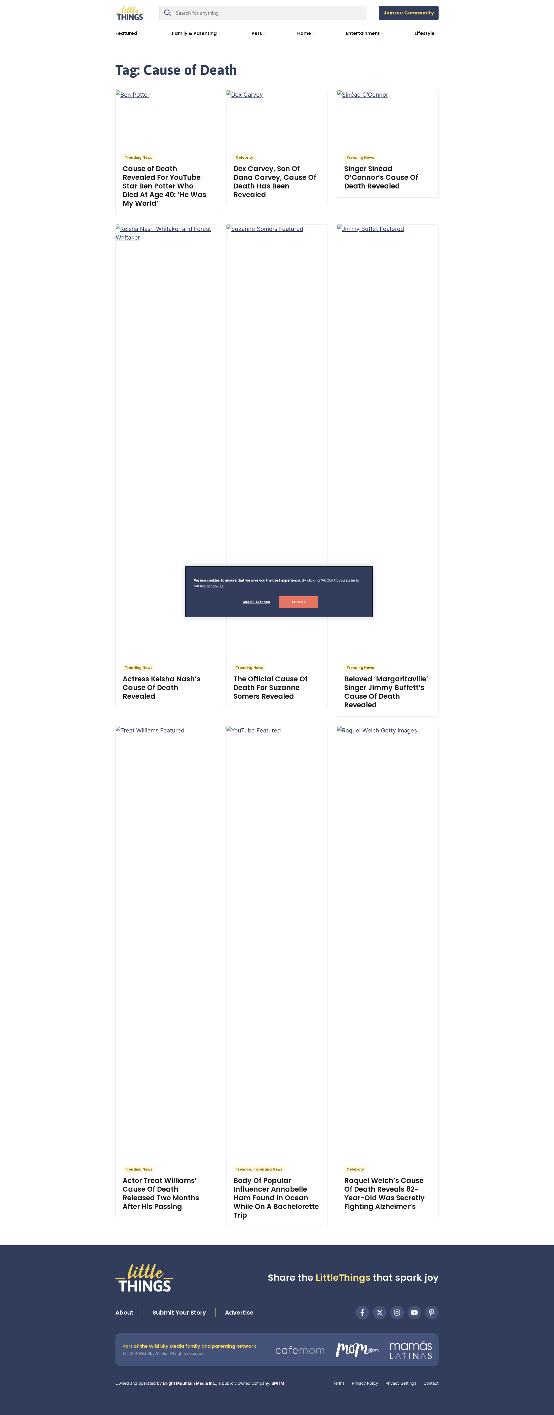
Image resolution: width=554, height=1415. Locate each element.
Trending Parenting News (259, 1169)
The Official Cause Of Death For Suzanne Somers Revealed (270, 687)
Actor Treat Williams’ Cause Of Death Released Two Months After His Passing (161, 1193)
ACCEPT (298, 602)
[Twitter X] (380, 1312)
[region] (279, 591)
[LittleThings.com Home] (129, 13)
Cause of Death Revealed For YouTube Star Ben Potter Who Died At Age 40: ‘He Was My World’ (164, 186)
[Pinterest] (432, 1312)
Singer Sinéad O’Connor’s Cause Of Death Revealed (381, 177)
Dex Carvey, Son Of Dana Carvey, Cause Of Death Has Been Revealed (274, 181)
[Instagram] (397, 1312)
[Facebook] (362, 1312)
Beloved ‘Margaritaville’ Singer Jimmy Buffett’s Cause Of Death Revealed (386, 692)
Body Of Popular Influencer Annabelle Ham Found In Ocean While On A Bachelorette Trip (276, 1198)
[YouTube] (414, 1312)
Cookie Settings (256, 602)
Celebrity (244, 157)
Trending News (138, 157)
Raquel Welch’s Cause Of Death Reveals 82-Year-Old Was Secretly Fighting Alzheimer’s (384, 1193)
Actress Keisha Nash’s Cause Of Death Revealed (162, 687)
